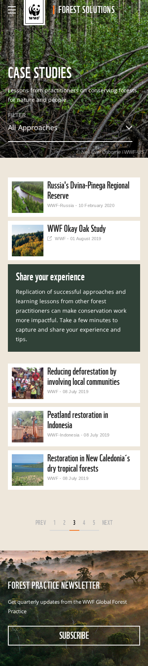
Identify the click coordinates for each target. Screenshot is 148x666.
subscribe (74, 635)
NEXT (107, 522)
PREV (41, 522)
